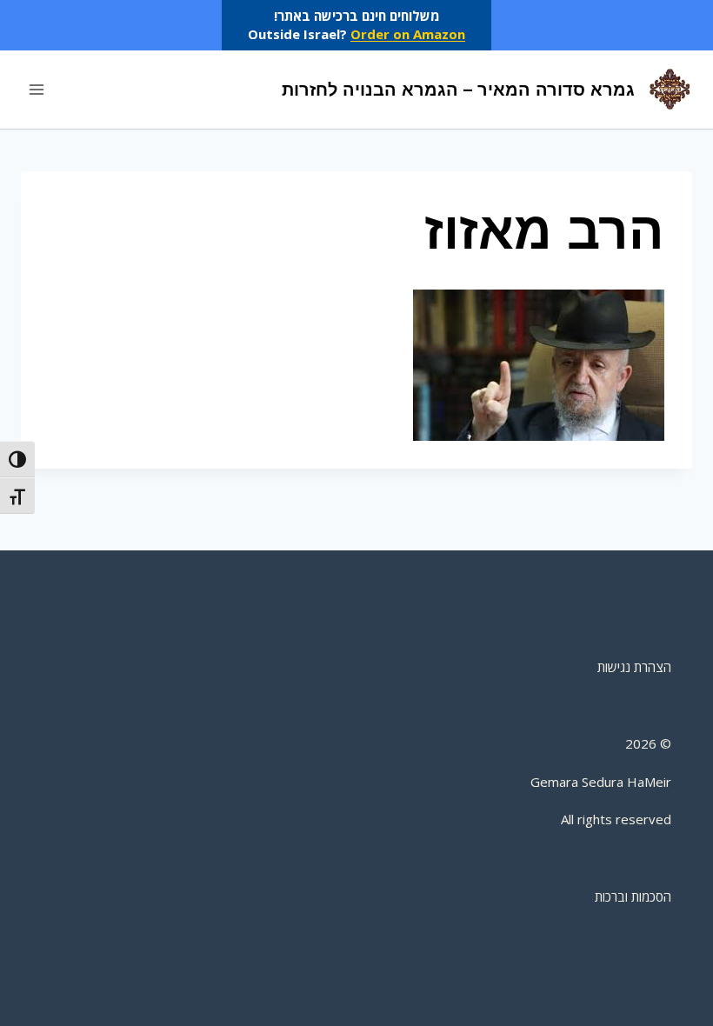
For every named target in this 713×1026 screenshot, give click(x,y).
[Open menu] (37, 89)
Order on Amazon (407, 34)
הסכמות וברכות (633, 896)
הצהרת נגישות (634, 667)
